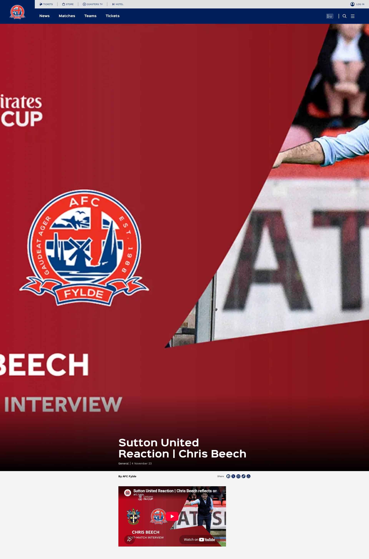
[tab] (46, 4)
